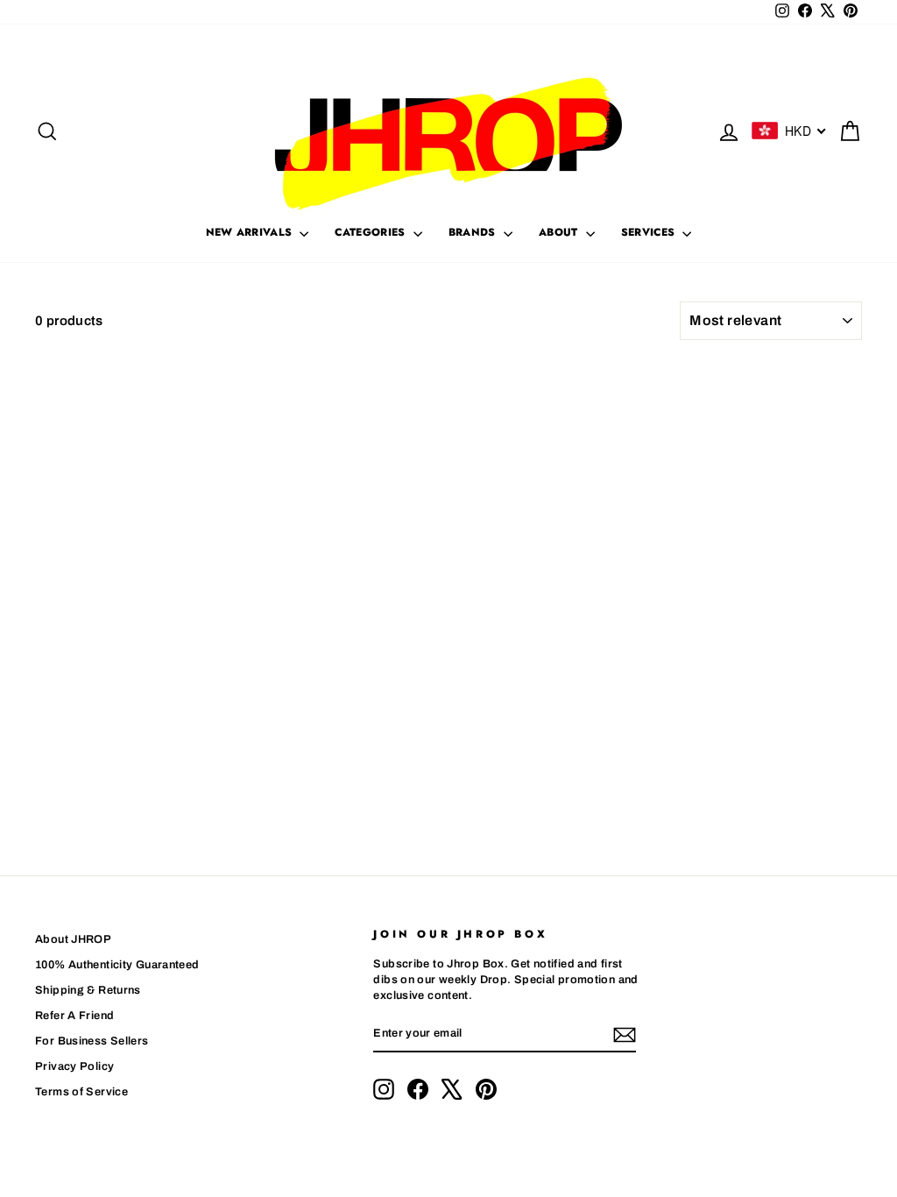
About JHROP (73, 939)
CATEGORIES (371, 232)
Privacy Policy (74, 1066)
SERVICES (650, 232)
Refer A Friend (74, 1015)
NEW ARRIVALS (251, 232)
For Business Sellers (92, 1041)
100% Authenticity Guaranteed (117, 965)
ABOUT (560, 232)
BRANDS (473, 232)
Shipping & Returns (88, 990)
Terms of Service (81, 1092)
